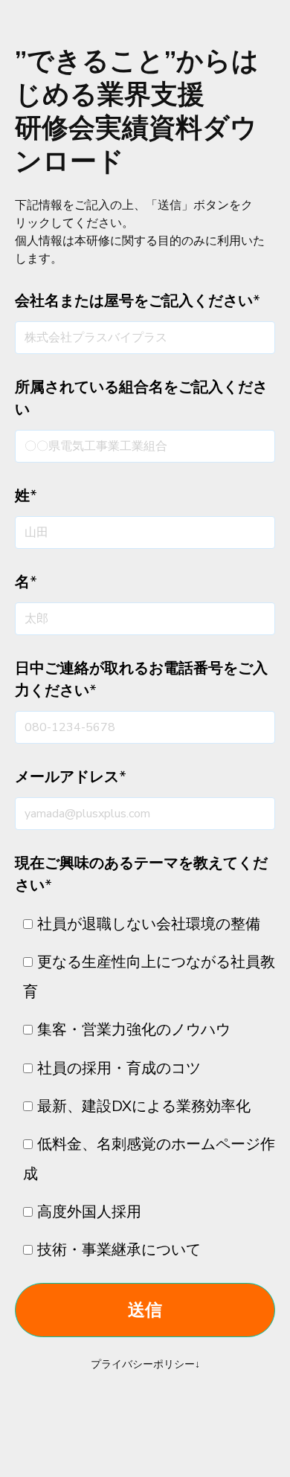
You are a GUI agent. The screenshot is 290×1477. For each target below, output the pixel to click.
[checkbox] (145, 1087)
